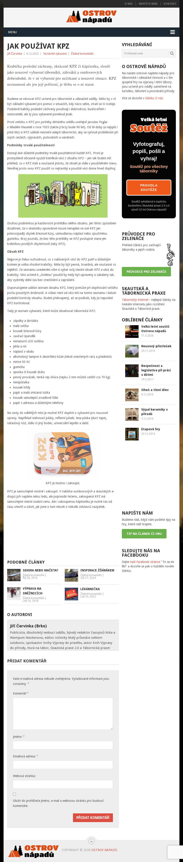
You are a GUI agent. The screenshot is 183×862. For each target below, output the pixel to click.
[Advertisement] (76, 536)
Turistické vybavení (55, 53)
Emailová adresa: (25, 756)
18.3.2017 (147, 379)
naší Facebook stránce (145, 562)
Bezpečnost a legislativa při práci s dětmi (156, 370)
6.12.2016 (147, 394)
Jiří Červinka (14, 53)
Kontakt (170, 3)
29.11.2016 (148, 350)
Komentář (20, 693)
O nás (129, 3)
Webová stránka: (24, 776)
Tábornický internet (135, 300)
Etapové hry (150, 429)
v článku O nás (153, 98)
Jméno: (18, 736)
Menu (12, 32)
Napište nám (148, 3)
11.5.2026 (147, 335)
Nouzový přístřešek (156, 346)
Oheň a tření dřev (155, 390)
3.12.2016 (147, 418)
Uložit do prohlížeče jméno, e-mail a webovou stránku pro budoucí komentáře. (58, 803)
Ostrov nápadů (104, 850)
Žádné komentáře (82, 53)
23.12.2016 (148, 433)
